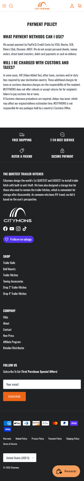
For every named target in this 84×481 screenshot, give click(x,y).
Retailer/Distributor (13, 348)
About (6, 323)
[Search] (13, 6)
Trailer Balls (9, 262)
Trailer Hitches (10, 275)
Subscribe (14, 396)
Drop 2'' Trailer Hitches (15, 287)
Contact (7, 329)
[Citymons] (42, 6)
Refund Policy (21, 438)
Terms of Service (10, 443)
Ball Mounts (9, 269)
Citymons (15, 467)
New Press (8, 335)
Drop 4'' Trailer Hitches (15, 293)
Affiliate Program (12, 342)
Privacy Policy (38, 438)
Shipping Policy (72, 438)
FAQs (5, 317)
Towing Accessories (13, 281)
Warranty (7, 438)
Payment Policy (55, 438)
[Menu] (4, 6)
